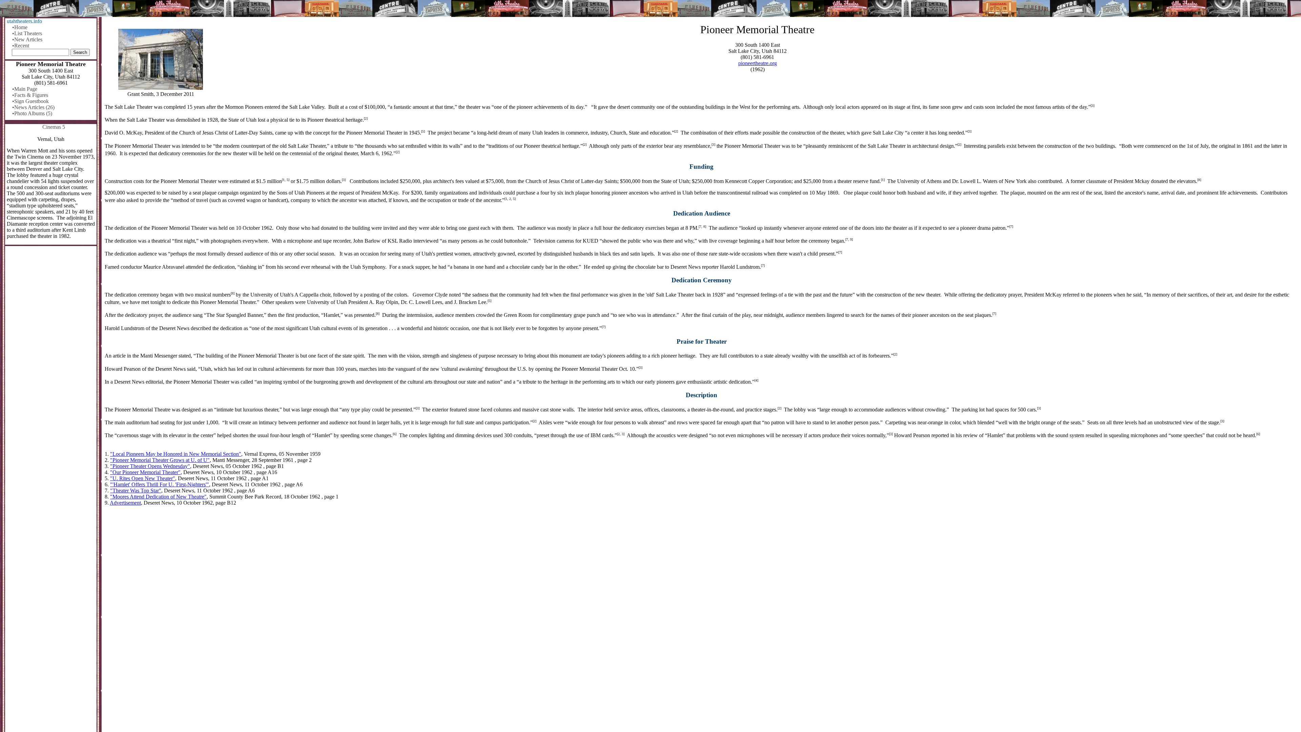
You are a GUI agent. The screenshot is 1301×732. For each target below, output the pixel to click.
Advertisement (125, 503)
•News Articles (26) (33, 107)
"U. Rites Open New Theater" (142, 478)
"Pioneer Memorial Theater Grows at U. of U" (160, 460)
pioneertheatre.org (757, 63)
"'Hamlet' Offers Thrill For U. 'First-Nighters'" (159, 484)
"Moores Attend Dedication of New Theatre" (158, 497)
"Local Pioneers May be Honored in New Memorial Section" (175, 454)
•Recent (20, 45)
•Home (19, 27)
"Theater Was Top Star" (135, 490)
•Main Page (24, 89)
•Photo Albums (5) (32, 113)
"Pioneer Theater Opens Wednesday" (150, 466)
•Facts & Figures (30, 95)
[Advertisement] (701, 564)
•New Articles (27, 39)
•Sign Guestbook (30, 101)
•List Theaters (27, 33)
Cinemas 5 (53, 127)
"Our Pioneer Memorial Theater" (145, 472)
